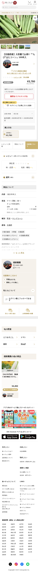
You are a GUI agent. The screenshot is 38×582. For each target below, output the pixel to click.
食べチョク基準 (6, 454)
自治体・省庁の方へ (26, 475)
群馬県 (13, 530)
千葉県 (30, 530)
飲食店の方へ (6, 461)
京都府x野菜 (25, 235)
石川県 (4, 535)
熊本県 (21, 552)
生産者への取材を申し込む (28, 461)
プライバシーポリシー (8, 498)
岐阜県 (4, 538)
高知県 (21, 549)
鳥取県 (21, 543)
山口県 (21, 546)
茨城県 (30, 527)
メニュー (35, 4)
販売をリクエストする (19, 96)
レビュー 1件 (18, 77)
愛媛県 (13, 549)
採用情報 (4, 512)
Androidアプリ (24, 514)
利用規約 (4, 495)
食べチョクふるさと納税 (27, 485)
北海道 (4, 524)
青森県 (13, 524)
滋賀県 (4, 541)
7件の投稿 (26, 77)
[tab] (6, 145)
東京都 (4, 532)
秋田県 (4, 527)
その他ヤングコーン (10, 235)
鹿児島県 (13, 554)
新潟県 (21, 532)
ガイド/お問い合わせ (8, 489)
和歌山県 (13, 543)
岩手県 (21, 524)
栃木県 (4, 530)
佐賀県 (4, 552)
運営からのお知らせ (8, 492)
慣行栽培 (7, 232)
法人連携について (25, 472)
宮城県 (30, 524)
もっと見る (20, 253)
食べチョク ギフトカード (27, 504)
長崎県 (13, 552)
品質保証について (7, 457)
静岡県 (13, 538)
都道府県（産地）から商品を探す (13, 520)
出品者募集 (23, 451)
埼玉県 (21, 530)
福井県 (13, 535)
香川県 (4, 549)
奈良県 (4, 543)
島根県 (30, 543)
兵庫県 (30, 541)
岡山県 (4, 546)
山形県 (13, 527)
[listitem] (10, 337)
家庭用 (22, 232)
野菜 (8, 218)
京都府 (9, 225)
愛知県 (21, 538)
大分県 (30, 552)
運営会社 (4, 485)
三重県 (30, 538)
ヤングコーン (17, 218)
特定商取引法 (6, 501)
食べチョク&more (25, 507)
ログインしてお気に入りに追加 (20, 105)
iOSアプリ (23, 510)
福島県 (21, 527)
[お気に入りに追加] (35, 18)
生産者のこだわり (10, 275)
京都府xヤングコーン (11, 239)
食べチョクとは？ (7, 451)
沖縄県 (21, 554)
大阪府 (21, 541)
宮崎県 (4, 554)
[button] (19, 162)
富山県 (30, 532)
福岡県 (30, 549)
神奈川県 (13, 532)
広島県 (13, 546)
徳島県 (30, 546)
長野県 (30, 535)
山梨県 (21, 535)
